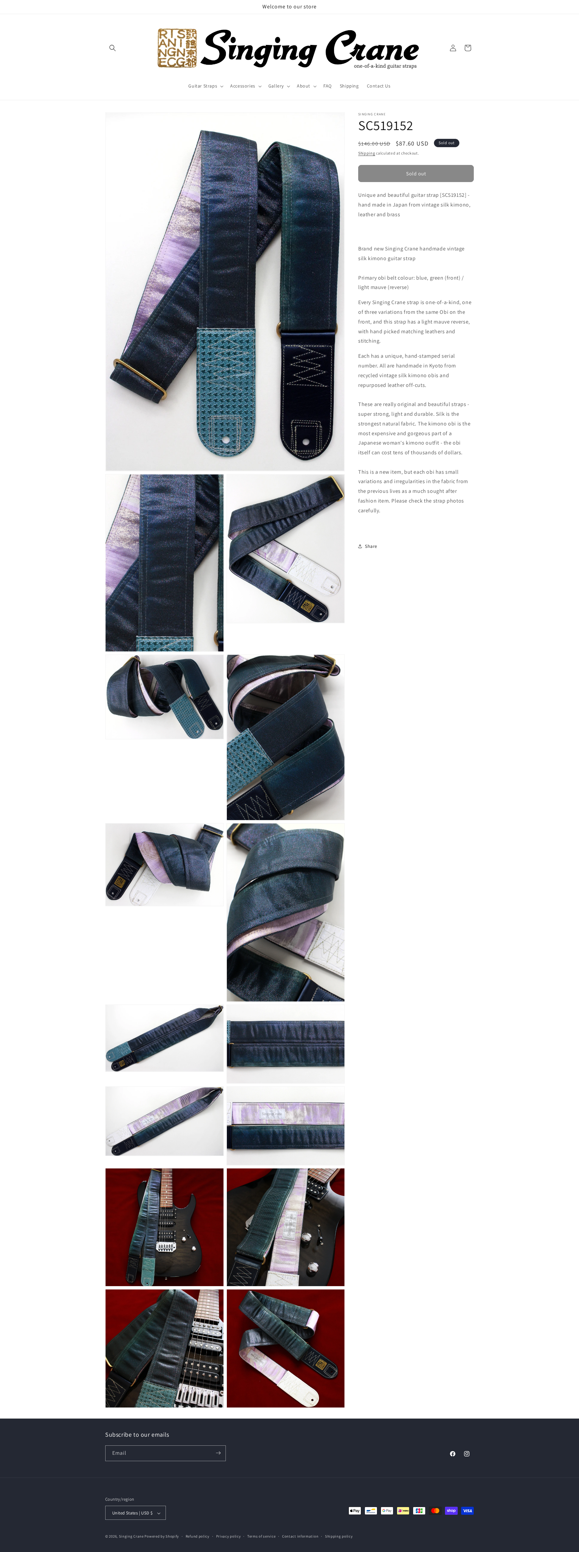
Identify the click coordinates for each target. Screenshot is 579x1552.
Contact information (300, 1536)
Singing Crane (131, 1536)
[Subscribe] (218, 1453)
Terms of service (261, 1536)
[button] (112, 48)
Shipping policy (339, 1536)
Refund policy (197, 1536)
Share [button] (371, 546)
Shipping (366, 153)
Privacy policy (228, 1536)
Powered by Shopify (161, 1536)
